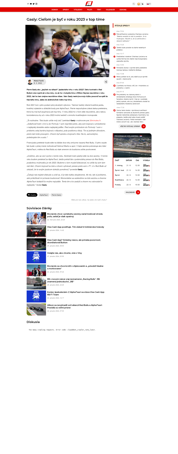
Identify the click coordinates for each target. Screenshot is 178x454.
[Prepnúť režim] (140, 3)
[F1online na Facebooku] (28, 4)
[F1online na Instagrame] (36, 4)
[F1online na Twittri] (33, 4)
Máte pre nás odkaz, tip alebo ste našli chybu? (89, 199)
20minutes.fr (95, 120)
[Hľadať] (133, 3)
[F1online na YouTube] (30, 4)
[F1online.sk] (89, 4)
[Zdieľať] (106, 82)
